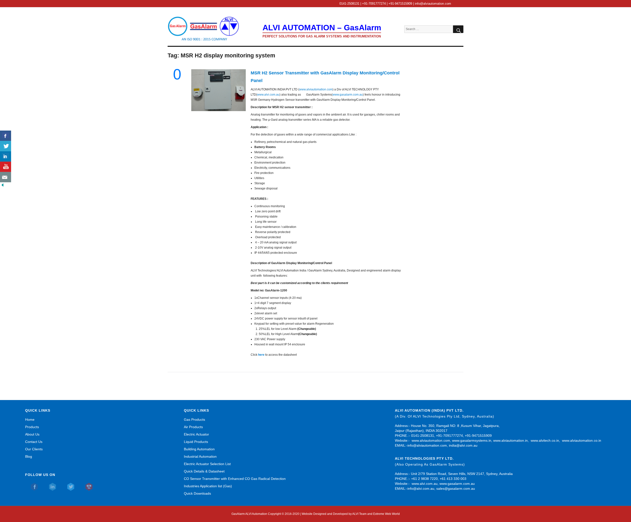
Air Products (193, 427)
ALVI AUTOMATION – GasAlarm (322, 27)
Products (32, 427)
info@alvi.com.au (420, 488)
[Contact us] (5, 177)
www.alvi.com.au (268, 94)
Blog (28, 456)
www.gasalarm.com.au (348, 94)
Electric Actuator (196, 434)
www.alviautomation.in (510, 440)
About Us (32, 434)
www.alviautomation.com (316, 89)
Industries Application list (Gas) (208, 486)
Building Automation (199, 449)
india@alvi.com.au (463, 445)
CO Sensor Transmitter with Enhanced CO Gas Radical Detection (235, 479)
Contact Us (33, 442)
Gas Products (194, 419)
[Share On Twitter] (5, 146)
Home (30, 419)
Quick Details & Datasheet (204, 471)
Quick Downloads (197, 493)
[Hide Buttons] (2, 184)
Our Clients (34, 449)
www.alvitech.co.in (545, 440)
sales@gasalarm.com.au (455, 488)
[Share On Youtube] (5, 167)
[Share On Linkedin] (5, 156)
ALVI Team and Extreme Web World (376, 514)
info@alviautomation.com (427, 445)
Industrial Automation (200, 456)
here (261, 354)
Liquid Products (196, 442)
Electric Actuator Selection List (207, 464)
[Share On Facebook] (5, 136)
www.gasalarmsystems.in (471, 440)
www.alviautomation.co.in (581, 440)
